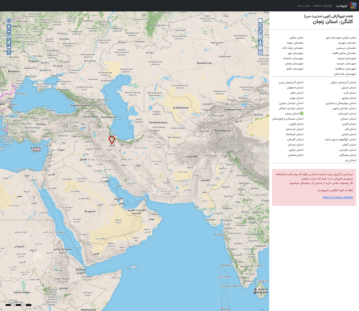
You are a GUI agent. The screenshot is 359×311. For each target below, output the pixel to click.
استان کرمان (349, 134)
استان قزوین (296, 124)
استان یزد (350, 160)
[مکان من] (260, 42)
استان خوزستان (347, 113)
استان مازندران (347, 150)
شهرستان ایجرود (346, 58)
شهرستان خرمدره (346, 63)
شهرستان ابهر (295, 53)
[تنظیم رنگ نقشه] (260, 52)
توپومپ (341, 6)
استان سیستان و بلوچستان (287, 118)
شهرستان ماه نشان (345, 74)
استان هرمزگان (347, 155)
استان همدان (295, 155)
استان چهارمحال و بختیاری (341, 103)
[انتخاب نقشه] (260, 20)
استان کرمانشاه (294, 134)
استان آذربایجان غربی (291, 82)
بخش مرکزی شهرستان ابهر (341, 37)
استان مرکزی (296, 150)
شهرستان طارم (294, 68)
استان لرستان (295, 144)
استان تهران (296, 98)
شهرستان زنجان (294, 63)
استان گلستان (295, 139)
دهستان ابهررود (347, 42)
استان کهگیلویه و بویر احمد (340, 139)
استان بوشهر (349, 98)
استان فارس (349, 124)
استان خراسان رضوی (344, 108)
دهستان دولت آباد (292, 48)
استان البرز (350, 92)
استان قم (350, 129)
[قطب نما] (260, 47)
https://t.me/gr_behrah (338, 197)
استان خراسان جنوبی (291, 103)
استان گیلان (349, 144)
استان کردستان (294, 129)
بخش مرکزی (296, 37)
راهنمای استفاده (322, 5)
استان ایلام (297, 92)
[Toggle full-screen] (8, 20)
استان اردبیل (349, 87)
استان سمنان (348, 118)
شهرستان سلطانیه (345, 68)
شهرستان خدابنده (293, 58)
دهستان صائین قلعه (344, 53)
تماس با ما (304, 5)
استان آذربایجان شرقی (343, 82)
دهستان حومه (295, 42)
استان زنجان (292, 113)
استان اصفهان (295, 87)
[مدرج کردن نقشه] (260, 36)
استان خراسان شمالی (291, 108)
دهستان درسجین (346, 48)
